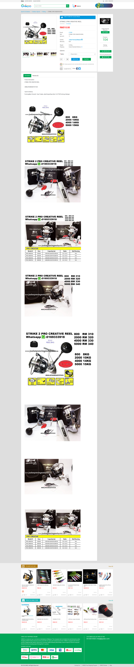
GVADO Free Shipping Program (89, 665)
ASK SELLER (106, 51)
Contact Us (77, 665)
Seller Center (36, 1)
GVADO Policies (103, 665)
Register (110, 1)
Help (111, 665)
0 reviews (68, 23)
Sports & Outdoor (25, 11)
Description (27, 75)
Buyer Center (28, 1)
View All (111, 566)
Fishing (44, 11)
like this (67, 68)
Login (106, 1)
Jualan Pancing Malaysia (75, 39)
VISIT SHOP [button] (105, 32)
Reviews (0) (35, 75)
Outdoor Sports (36, 11)
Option (62, 54)
